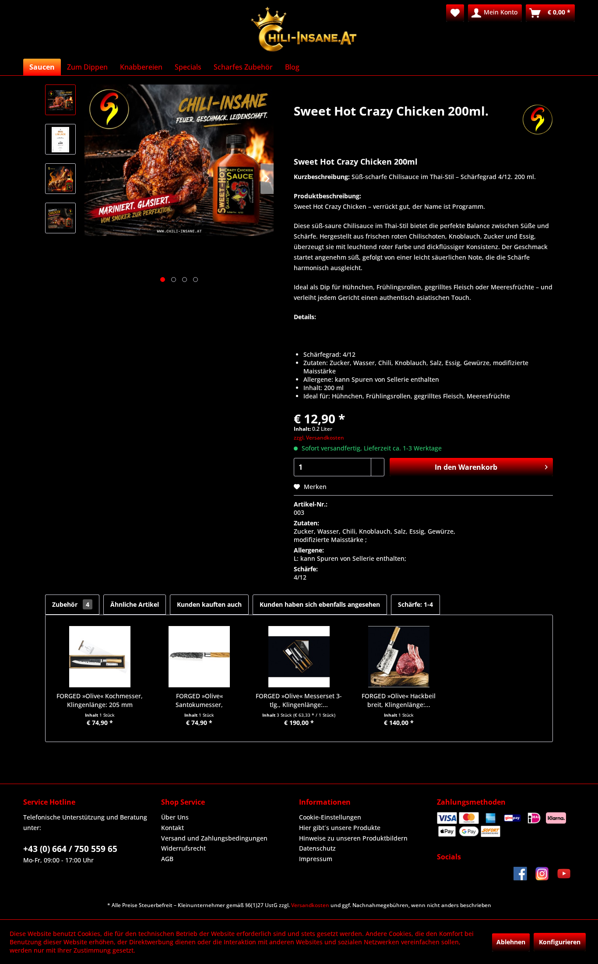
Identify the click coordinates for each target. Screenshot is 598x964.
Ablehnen (510, 942)
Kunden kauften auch (209, 604)
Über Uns (175, 817)
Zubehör (70, 604)
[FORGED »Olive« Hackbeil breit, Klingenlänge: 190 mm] (398, 656)
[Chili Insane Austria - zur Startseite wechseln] (304, 29)
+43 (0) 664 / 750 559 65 (70, 849)
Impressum (315, 859)
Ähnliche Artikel (134, 604)
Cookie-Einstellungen (330, 817)
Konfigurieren (559, 942)
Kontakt (172, 827)
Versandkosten (310, 905)
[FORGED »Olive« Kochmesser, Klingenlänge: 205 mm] (99, 656)
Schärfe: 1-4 (415, 604)
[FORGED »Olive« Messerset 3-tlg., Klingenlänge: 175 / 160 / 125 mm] (299, 656)
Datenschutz (317, 848)
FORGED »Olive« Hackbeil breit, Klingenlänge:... (399, 700)
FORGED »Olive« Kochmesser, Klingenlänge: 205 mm (99, 700)
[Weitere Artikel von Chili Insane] (537, 119)
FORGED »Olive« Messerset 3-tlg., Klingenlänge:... (299, 700)
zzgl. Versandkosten (319, 437)
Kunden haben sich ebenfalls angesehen (320, 604)
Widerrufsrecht (183, 848)
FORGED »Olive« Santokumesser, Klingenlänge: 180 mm (199, 700)
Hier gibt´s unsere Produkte (339, 827)
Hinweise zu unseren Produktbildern (353, 838)
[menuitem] (455, 13)
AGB (167, 859)
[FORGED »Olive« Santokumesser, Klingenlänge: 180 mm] (199, 656)
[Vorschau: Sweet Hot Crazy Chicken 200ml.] (60, 99)
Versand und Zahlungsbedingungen (214, 838)
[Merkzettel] (455, 13)
